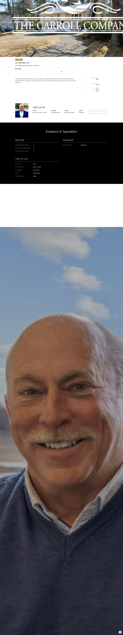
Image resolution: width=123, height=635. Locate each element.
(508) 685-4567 (55, 112)
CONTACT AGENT (97, 111)
